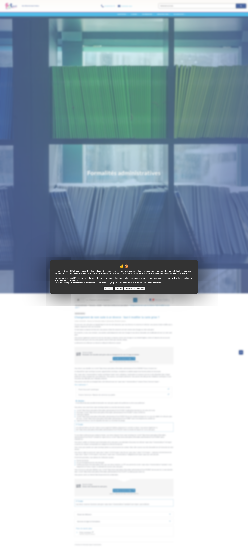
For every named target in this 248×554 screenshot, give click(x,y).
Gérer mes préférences (134, 288)
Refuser (118, 288)
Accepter (108, 288)
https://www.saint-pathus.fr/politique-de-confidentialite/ (136, 283)
